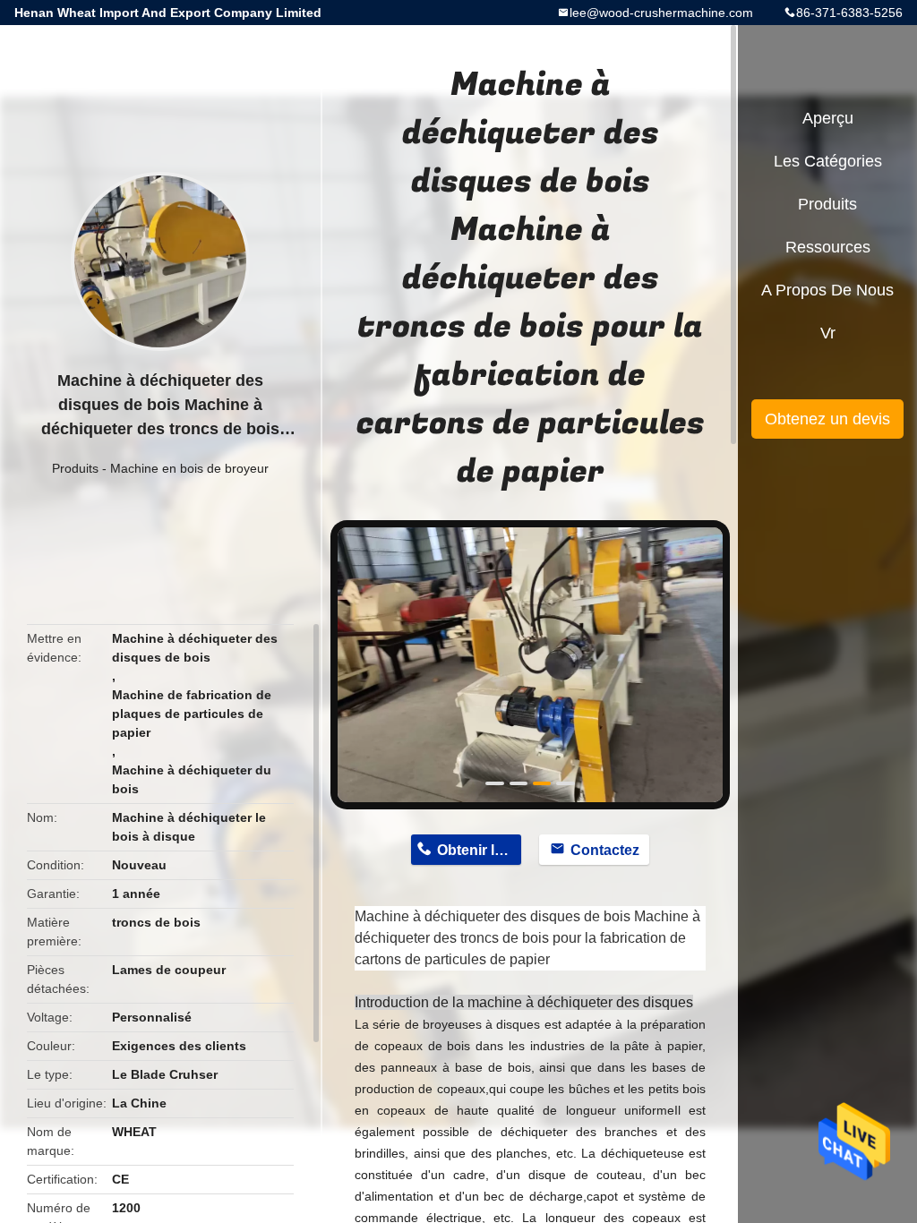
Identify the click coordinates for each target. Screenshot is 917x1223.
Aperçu (827, 118)
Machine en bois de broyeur (189, 468)
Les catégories (828, 161)
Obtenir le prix (479, 850)
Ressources (827, 247)
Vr (828, 333)
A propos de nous (827, 290)
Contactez (604, 850)
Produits (75, 468)
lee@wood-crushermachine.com (661, 12)
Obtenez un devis (827, 419)
